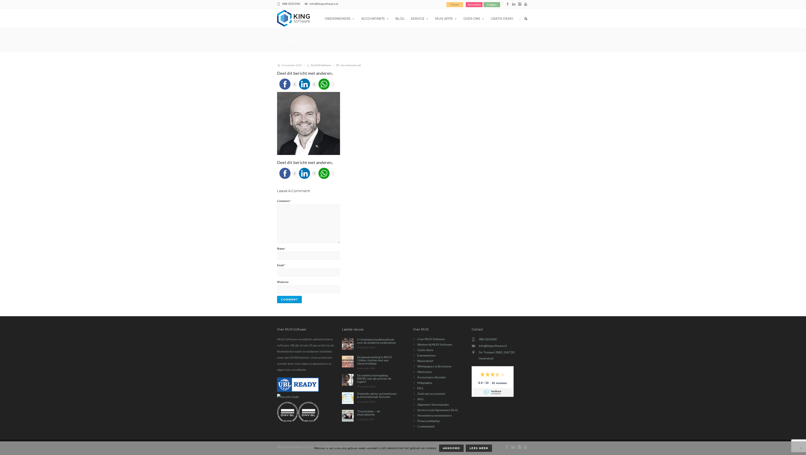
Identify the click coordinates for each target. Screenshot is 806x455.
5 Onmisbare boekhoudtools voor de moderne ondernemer (376, 341)
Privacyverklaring (428, 421)
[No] (801, 448)
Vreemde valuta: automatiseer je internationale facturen (377, 395)
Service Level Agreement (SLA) (437, 410)
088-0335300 (291, 3)
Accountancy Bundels (431, 377)
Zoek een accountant (431, 393)
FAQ (420, 388)
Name (281, 248)
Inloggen (492, 4)
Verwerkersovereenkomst (434, 415)
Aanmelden (474, 4)
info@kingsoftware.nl (324, 3)
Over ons (471, 19)
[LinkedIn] (514, 4)
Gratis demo (502, 19)
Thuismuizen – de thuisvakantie (368, 412)
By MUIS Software (321, 65)
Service (417, 19)
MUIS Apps (444, 19)
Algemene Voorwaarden (433, 404)
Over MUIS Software (431, 339)
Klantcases (424, 372)
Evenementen (426, 355)
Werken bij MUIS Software (434, 344)
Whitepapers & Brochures (434, 366)
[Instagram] (520, 4)
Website (283, 282)
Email (281, 265)
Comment (284, 201)
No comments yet (351, 65)
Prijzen (455, 4)
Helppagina (424, 382)
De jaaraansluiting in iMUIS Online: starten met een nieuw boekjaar (374, 360)
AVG (420, 399)
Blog (399, 19)
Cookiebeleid (425, 426)
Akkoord (451, 448)
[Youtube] (526, 4)
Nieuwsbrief (425, 361)
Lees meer (479, 448)
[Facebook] (508, 4)
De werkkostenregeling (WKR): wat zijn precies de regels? (374, 378)
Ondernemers (338, 19)
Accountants (373, 19)
